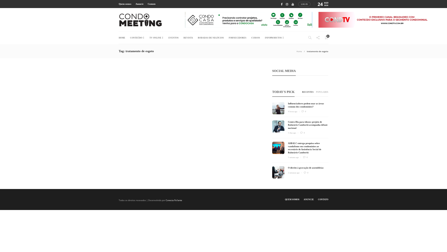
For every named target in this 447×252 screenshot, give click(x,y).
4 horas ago (292, 111)
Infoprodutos (273, 38)
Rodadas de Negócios (211, 38)
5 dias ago (292, 133)
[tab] (308, 92)
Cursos (255, 38)
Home (122, 38)
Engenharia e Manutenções (136, 111)
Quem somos (125, 4)
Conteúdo (136, 38)
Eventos (173, 38)
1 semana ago (293, 157)
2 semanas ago (294, 173)
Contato (152, 4)
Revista (188, 38)
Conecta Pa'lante (174, 200)
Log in (304, 4)
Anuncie (139, 4)
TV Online (155, 38)
